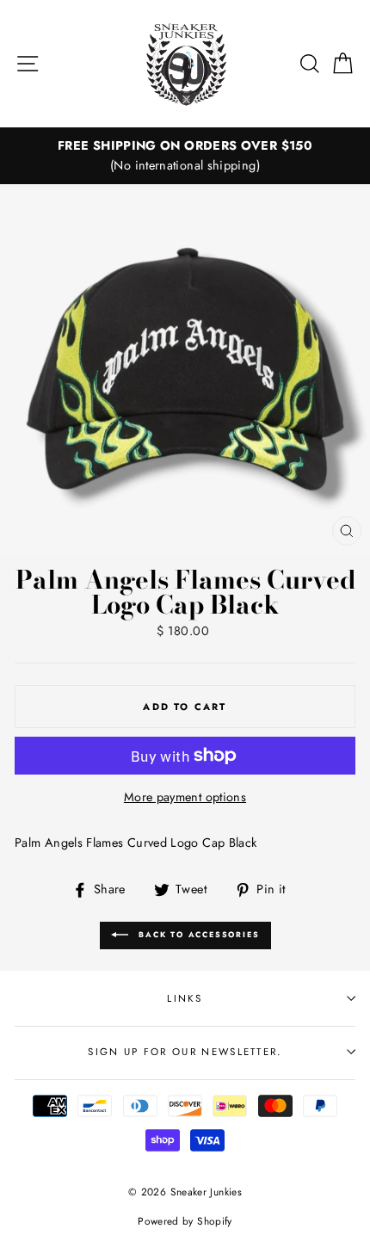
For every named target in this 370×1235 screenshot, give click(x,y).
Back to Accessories (197, 934)
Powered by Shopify (185, 1220)
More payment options (185, 797)
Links (185, 998)
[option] (185, 156)
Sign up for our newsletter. (184, 1052)
